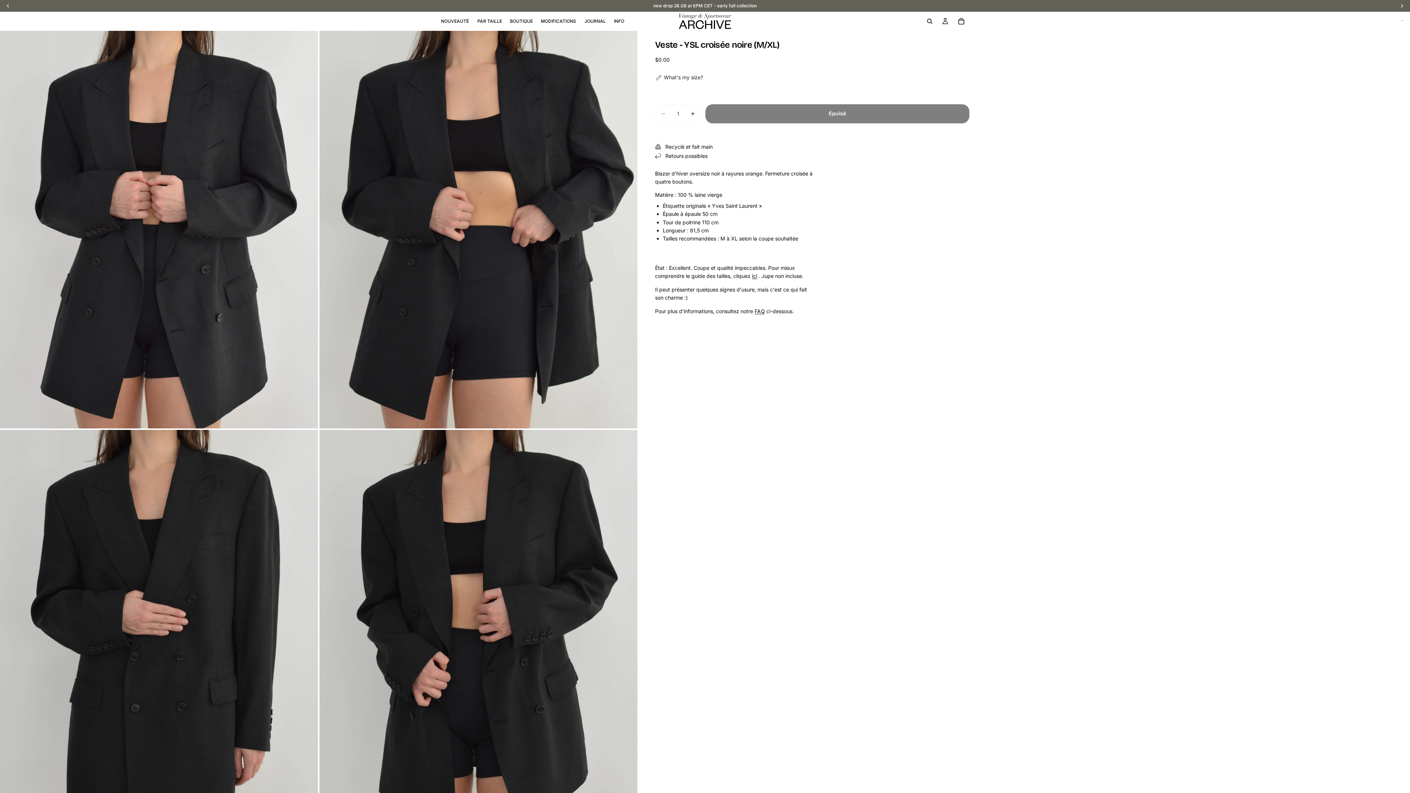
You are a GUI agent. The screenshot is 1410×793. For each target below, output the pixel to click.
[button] (679, 77)
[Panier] (961, 21)
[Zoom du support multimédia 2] (478, 229)
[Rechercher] (930, 21)
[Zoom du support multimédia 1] (159, 229)
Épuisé (837, 114)
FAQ (760, 311)
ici (754, 276)
